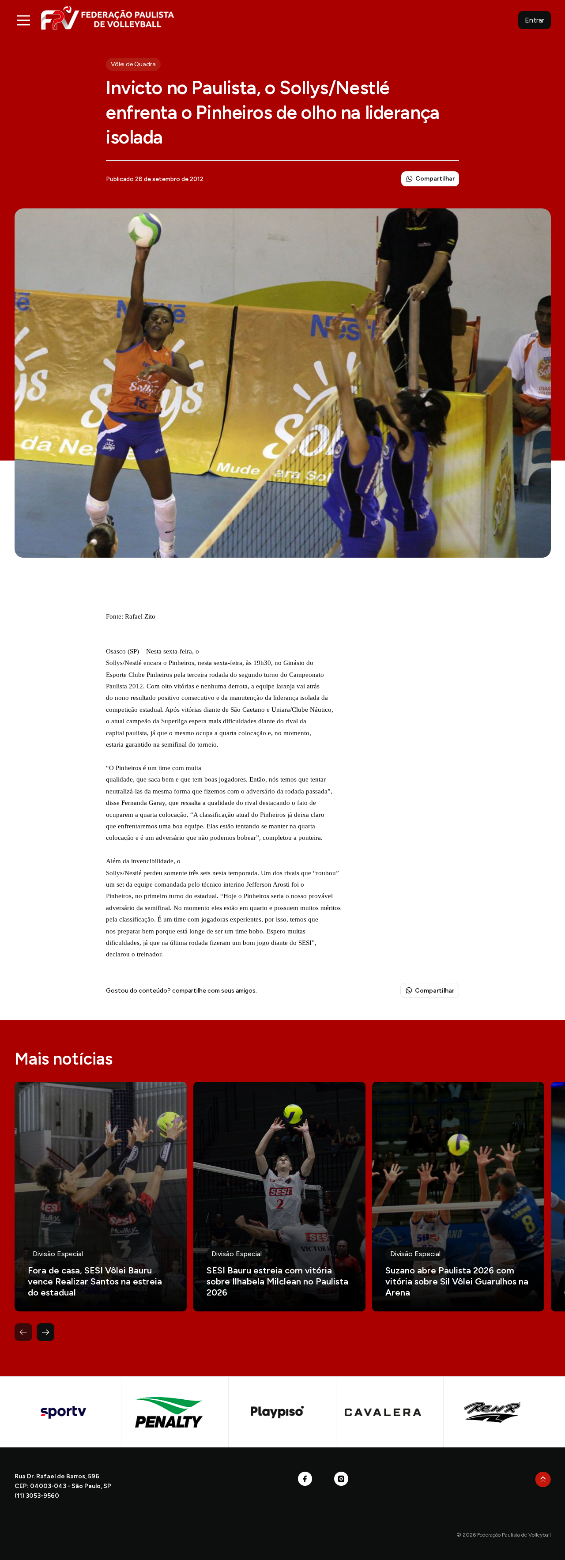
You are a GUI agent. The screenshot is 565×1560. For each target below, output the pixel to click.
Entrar (534, 20)
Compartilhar (435, 178)
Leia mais (101, 1196)
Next (45, 1332)
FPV (107, 17)
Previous (23, 1332)
